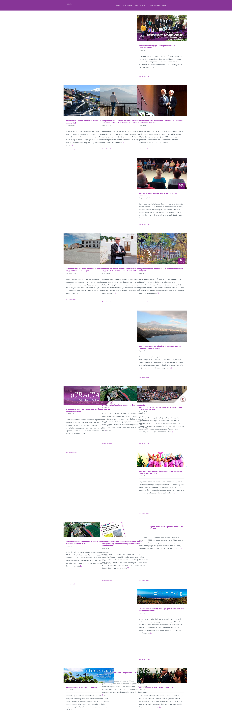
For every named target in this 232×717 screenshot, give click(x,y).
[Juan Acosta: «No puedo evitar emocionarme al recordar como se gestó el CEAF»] (162, 459)
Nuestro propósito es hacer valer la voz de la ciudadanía (123, 405)
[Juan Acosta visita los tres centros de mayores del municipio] (162, 173)
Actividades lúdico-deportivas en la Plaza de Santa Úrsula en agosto (161, 270)
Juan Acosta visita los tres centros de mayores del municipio (158, 194)
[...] (73, 145)
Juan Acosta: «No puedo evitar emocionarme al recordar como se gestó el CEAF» (160, 472)
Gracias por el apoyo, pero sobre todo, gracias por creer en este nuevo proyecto (88, 410)
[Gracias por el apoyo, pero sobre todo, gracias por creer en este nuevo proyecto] (89, 395)
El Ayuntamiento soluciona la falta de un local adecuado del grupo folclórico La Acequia (87, 270)
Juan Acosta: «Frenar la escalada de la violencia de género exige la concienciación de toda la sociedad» (124, 270)
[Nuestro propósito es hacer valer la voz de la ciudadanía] (125, 393)
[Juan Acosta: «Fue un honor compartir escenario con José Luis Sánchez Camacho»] (162, 100)
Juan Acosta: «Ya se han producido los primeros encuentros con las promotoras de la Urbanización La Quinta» (124, 122)
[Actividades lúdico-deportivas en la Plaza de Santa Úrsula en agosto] (162, 248)
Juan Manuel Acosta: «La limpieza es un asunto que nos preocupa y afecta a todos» (160, 347)
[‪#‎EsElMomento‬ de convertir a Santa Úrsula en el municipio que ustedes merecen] (162, 394)
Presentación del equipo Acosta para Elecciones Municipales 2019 (157, 46)
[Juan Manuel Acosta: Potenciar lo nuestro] (89, 675)
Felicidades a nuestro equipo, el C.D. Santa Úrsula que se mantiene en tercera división (87, 542)
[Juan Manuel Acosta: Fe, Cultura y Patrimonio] (162, 675)
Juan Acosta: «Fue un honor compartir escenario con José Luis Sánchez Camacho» (161, 122)
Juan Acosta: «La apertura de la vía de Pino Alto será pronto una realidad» (88, 122)
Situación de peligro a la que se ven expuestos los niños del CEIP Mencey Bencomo (161, 528)
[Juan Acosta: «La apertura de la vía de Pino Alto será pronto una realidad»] (89, 100)
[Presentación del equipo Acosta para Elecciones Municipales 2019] (162, 28)
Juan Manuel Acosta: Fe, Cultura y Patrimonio (156, 687)
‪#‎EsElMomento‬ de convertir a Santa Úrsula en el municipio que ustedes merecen (161, 408)
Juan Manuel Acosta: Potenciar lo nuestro (81, 687)
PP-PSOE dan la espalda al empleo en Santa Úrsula (121, 672)
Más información (144, 76)
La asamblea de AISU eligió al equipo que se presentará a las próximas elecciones (161, 609)
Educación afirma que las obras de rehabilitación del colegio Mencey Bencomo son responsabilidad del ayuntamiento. (122, 543)
